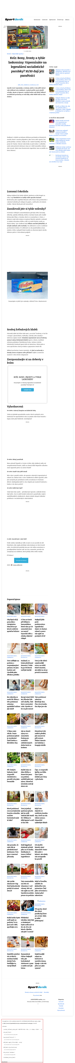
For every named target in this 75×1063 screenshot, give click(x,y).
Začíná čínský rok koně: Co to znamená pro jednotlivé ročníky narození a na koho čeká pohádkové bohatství (59, 124)
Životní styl (60, 19)
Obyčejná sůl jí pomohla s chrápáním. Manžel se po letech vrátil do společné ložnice (13, 625)
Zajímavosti (52, 19)
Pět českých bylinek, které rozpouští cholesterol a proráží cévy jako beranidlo (13, 776)
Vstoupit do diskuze (21, 560)
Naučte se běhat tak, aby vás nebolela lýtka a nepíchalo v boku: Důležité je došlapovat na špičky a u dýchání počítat (60, 109)
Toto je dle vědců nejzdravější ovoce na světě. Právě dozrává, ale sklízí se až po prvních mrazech (41, 666)
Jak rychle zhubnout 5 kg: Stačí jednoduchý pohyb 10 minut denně (13, 886)
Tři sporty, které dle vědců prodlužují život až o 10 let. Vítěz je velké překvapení (41, 915)
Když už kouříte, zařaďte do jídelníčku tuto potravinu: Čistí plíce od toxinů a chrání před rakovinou (41, 888)
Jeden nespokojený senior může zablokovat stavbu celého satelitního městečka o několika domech (60, 141)
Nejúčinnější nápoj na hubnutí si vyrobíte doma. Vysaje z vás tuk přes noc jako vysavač (40, 961)
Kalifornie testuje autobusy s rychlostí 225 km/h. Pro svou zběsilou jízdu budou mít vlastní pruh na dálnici (60, 149)
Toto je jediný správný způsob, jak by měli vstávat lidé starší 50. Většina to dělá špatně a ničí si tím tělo (27, 815)
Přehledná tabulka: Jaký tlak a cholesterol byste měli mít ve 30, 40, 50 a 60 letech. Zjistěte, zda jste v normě (27, 924)
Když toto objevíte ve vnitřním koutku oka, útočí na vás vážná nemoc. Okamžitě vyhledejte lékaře (41, 815)
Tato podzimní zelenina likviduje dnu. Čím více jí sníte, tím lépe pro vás (41, 701)
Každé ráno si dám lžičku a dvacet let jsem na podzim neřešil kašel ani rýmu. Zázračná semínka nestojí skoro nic (27, 778)
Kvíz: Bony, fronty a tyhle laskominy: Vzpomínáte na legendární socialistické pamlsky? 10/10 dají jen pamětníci (27, 67)
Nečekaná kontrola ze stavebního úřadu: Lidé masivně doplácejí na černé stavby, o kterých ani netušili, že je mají (59, 158)
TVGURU (61, 1006)
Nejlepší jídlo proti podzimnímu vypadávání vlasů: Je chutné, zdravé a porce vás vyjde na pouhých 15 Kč (41, 627)
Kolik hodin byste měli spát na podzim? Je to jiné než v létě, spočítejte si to (13, 922)
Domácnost (37, 19)
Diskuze (11, 555)
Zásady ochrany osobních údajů (33, 992)
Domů (9, 54)
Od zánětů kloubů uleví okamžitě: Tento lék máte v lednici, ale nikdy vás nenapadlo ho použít (41, 852)
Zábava (67, 19)
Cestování (44, 19)
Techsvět (61, 1001)
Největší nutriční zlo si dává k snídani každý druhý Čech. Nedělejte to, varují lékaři (13, 960)
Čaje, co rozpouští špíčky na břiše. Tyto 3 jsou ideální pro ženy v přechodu (41, 774)
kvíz (22, 85)
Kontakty (46, 992)
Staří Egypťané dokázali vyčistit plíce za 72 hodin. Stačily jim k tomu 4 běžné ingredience (27, 851)
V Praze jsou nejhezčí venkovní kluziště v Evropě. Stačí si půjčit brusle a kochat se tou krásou (58, 133)
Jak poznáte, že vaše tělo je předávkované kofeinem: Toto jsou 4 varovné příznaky (12, 851)
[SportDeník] (14, 20)
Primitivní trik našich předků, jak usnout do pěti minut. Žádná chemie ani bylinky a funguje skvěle (40, 738)
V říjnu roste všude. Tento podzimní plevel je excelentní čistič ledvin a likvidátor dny (13, 737)
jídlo (19, 85)
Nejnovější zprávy (17, 54)
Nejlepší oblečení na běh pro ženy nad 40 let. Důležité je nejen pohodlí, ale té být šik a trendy (63, 100)
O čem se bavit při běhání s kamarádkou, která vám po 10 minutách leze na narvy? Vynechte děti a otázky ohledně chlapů (27, 628)
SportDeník (36, 995)
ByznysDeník (61, 1010)
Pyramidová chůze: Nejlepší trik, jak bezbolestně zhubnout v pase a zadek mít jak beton (27, 961)
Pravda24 (61, 1008)
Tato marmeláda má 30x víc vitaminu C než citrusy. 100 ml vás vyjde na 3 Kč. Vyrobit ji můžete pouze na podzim (27, 888)
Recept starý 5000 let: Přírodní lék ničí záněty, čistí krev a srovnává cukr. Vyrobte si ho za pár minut (27, 703)
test (38, 85)
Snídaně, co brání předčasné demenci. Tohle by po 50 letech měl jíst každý (27, 665)
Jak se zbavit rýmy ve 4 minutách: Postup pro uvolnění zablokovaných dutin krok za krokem (26, 739)
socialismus (32, 85)
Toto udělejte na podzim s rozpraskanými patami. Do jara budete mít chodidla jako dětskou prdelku (13, 667)
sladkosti (26, 85)
